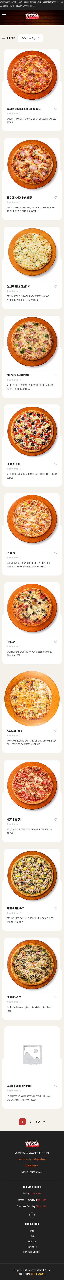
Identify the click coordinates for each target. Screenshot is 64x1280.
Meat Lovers (14, 819)
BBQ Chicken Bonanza (19, 197)
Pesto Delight (15, 908)
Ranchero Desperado (19, 1086)
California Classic (18, 286)
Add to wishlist (55, 108)
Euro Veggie (14, 464)
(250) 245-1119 (32, 1165)
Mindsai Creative (38, 1273)
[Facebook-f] (32, 1215)
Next (39, 1121)
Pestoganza (14, 997)
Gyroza (11, 553)
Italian (11, 641)
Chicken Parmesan (18, 375)
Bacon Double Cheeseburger (24, 108)
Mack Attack (14, 730)
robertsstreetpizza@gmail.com (32, 1159)
